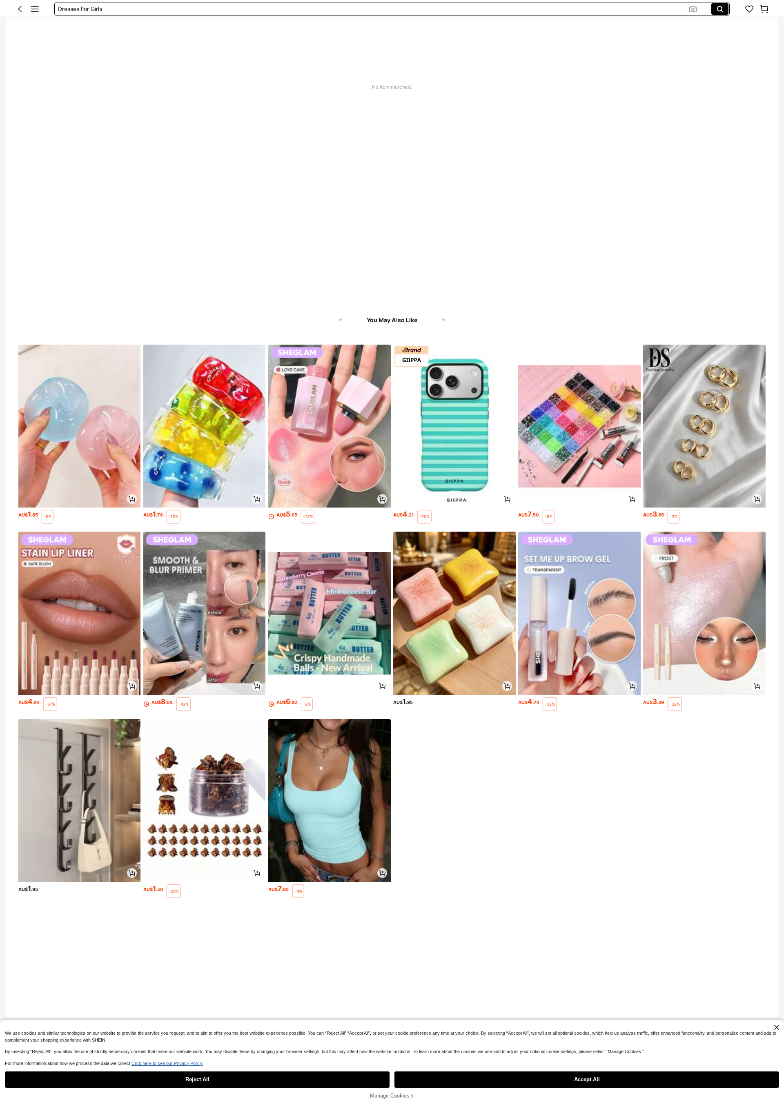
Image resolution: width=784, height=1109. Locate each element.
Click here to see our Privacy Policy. (167, 1063)
